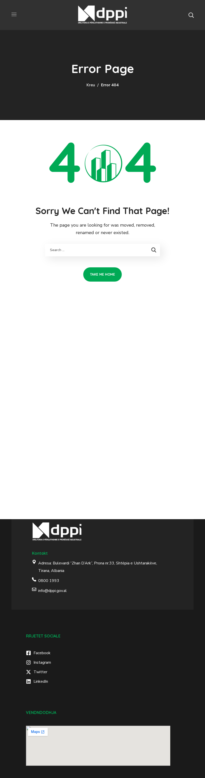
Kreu (90, 85)
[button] (191, 15)
